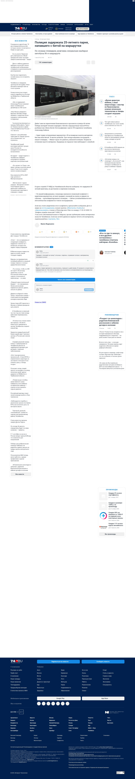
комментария (45, 62)
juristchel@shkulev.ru (52, 760)
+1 (87, 275)
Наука (63, 685)
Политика (85, 676)
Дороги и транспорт (43, 682)
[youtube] (63, 703)
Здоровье (40, 690)
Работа (84, 682)
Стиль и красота (108, 673)
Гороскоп (69, 24)
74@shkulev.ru (30, 759)
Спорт (105, 670)
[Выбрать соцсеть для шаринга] (93, 62)
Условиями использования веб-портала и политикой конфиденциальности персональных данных (94, 756)
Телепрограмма (53, 24)
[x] (58, 703)
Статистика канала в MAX (19, 690)
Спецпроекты (107, 685)
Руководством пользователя (76, 753)
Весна (39, 676)
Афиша (62, 24)
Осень (84, 673)
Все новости (21, 41)
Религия (84, 688)
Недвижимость (16, 24)
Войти (41, 290)
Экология (106, 679)
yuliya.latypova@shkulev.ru (106, 747)
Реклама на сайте (16, 670)
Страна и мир (107, 676)
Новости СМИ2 (40, 302)
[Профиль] (123, 28)
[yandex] (67, 703)
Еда (38, 685)
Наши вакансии (16, 682)
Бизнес (39, 673)
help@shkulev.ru (23, 762)
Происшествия (87, 679)
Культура (64, 676)
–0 (93, 260)
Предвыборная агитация (19, 688)
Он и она (85, 670)
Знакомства (36, 24)
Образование (65, 690)
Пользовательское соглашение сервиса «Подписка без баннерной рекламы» (89, 767)
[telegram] (39, 703)
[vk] (43, 703)
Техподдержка (15, 685)
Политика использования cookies (77, 762)
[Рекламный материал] (82, 28)
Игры (86, 24)
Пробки (59, 29)
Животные (40, 688)
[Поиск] (114, 28)
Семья (84, 690)
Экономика (106, 682)
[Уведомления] (119, 28)
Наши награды (15, 679)
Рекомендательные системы (76, 765)
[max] (53, 703)
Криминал (64, 673)
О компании (14, 676)
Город (39, 679)
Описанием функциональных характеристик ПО (81, 754)
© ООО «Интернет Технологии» (19, 773)
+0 (87, 260)
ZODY (91, 24)
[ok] (48, 703)
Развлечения (86, 685)
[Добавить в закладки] (88, 62)
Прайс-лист (14, 673)
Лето (62, 679)
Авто (38, 670)
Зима (62, 670)
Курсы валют (79, 24)
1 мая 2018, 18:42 (39, 57)
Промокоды (26, 24)
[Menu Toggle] (11, 28)
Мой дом (64, 682)
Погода (44, 24)
